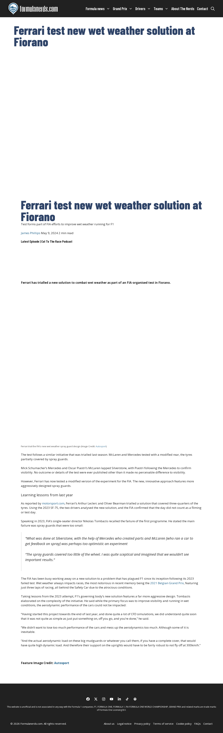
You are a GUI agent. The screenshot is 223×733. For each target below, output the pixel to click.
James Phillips (30, 233)
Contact (202, 8)
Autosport (101, 446)
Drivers (140, 8)
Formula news (95, 8)
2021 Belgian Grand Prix (167, 583)
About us (109, 723)
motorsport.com (53, 503)
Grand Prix (120, 8)
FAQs (197, 723)
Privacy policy (142, 723)
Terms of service (163, 723)
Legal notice (124, 723)
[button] (212, 8)
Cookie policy (184, 723)
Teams (158, 8)
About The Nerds (182, 8)
